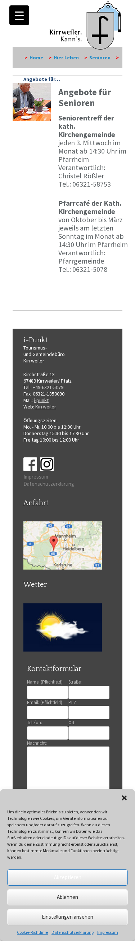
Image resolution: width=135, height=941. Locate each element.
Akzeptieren (67, 877)
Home (36, 57)
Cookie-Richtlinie (32, 932)
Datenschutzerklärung (72, 932)
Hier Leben (66, 57)
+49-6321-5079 (48, 387)
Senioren (100, 57)
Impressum (107, 932)
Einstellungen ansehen (67, 916)
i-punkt (41, 400)
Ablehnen (67, 897)
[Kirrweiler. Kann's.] (85, 25)
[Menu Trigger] (19, 15)
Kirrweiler (45, 406)
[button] (124, 797)
